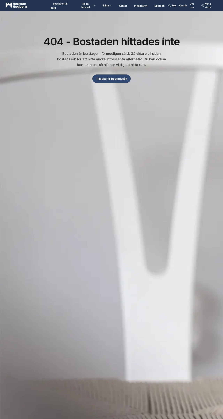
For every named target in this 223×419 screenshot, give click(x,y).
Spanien (159, 5)
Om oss (192, 5)
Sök (174, 5)
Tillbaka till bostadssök (111, 78)
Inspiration (140, 5)
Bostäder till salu (59, 5)
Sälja (106, 5)
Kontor (123, 5)
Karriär (183, 5)
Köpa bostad (85, 5)
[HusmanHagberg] (16, 6)
